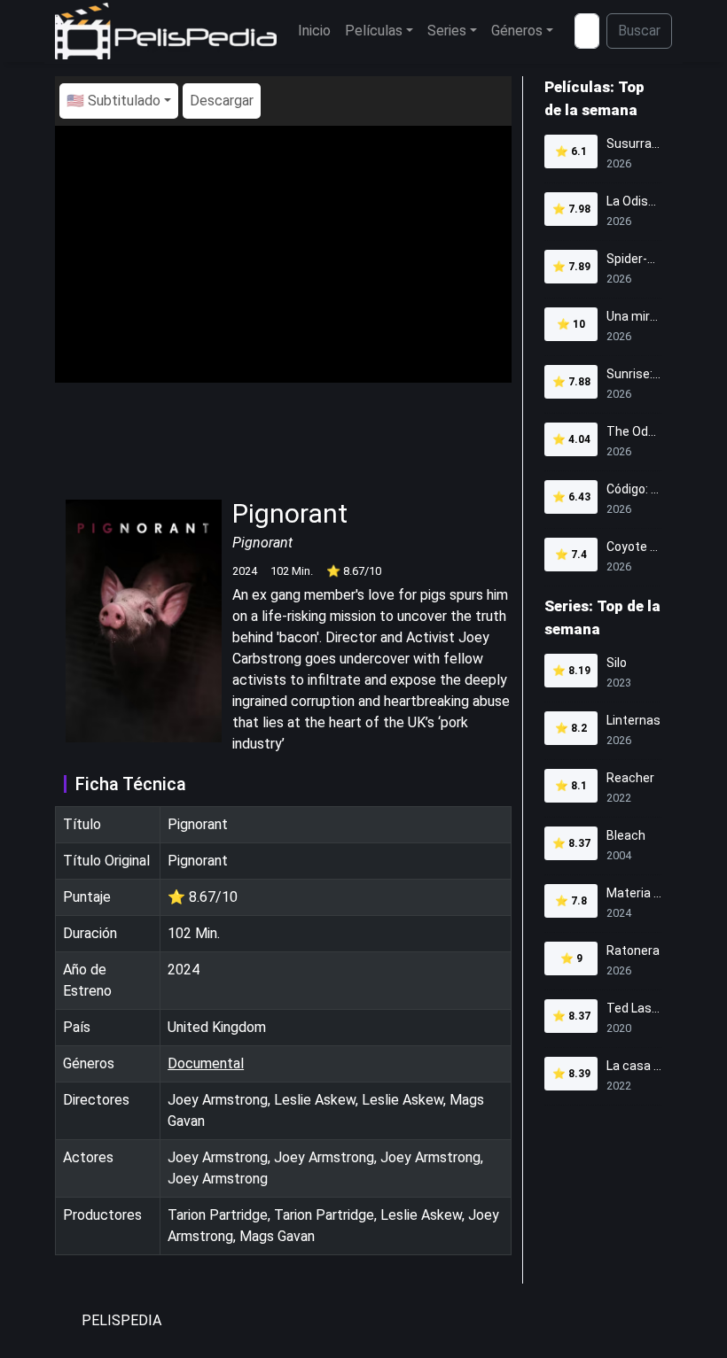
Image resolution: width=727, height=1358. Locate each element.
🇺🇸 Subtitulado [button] (113, 100)
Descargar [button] (222, 100)
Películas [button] (374, 30)
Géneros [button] (517, 30)
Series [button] (446, 30)
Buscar (639, 30)
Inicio (314, 30)
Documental (206, 1063)
